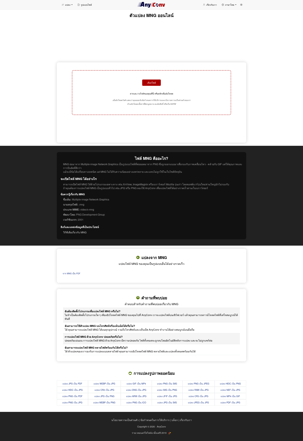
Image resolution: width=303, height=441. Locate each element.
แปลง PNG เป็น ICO (136, 402)
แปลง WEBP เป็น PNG (104, 402)
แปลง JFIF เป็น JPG (167, 396)
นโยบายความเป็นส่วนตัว (125, 420)
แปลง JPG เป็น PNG (104, 396)
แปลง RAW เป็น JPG (198, 389)
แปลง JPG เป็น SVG (167, 402)
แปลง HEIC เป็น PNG (230, 383)
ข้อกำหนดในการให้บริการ (155, 420)
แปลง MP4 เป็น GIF (230, 396)
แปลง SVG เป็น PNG (167, 389)
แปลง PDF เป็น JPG (230, 402)
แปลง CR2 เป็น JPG (104, 389)
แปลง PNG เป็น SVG (167, 383)
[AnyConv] (151, 5)
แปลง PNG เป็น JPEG (198, 383)
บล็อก (175, 420)
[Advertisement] (151, 128)
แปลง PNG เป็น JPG (72, 402)
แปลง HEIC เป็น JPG (72, 389)
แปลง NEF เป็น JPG (230, 389)
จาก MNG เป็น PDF (71, 273)
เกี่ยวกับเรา (186, 420)
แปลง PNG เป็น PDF (72, 396)
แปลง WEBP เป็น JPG (104, 383)
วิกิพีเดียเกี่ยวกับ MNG (74, 232)
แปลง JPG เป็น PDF (72, 383)
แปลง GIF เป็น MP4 (136, 383)
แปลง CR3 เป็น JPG (198, 396)
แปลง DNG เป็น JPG (136, 389)
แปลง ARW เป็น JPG (136, 396)
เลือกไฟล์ (151, 82)
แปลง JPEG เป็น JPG (198, 402)
